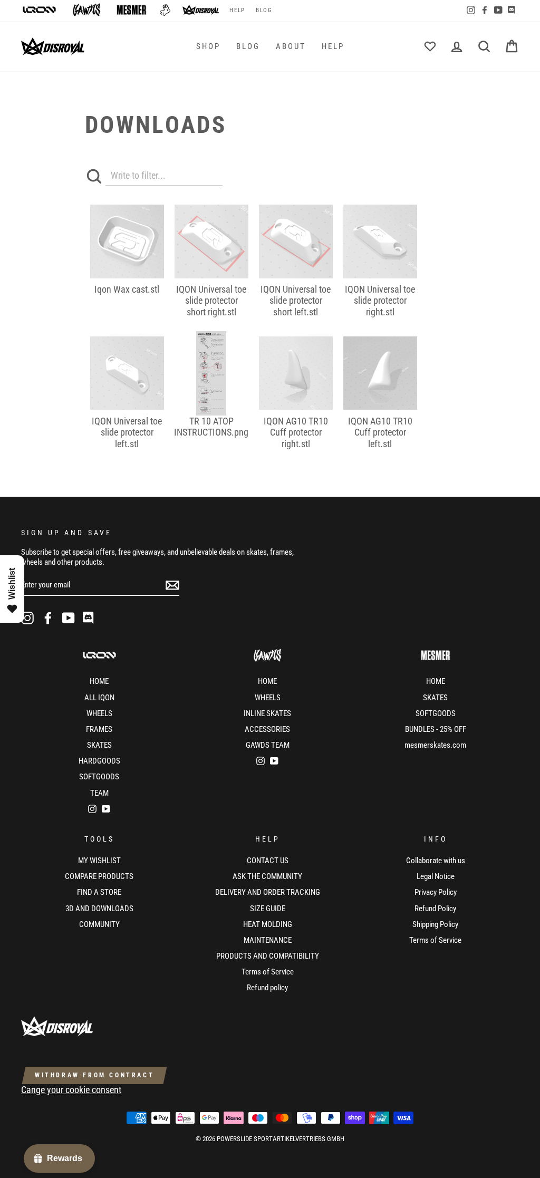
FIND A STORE (99, 892)
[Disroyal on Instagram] (27, 618)
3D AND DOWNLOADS (99, 908)
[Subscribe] (172, 585)
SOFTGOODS (99, 776)
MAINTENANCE (268, 940)
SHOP (208, 46)
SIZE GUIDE (267, 908)
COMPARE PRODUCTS (99, 876)
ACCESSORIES (267, 729)
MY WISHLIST (99, 860)
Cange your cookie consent (71, 1089)
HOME (99, 681)
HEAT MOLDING (267, 924)
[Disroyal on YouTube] (68, 618)
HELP (237, 10)
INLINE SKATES (267, 713)
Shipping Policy (435, 924)
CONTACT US (267, 860)
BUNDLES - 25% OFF (435, 729)
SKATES (99, 745)
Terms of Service (268, 972)
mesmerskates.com (435, 745)
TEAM (99, 793)
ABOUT (291, 46)
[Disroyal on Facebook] (48, 618)
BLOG (264, 10)
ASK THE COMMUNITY (267, 876)
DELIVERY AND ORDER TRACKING (267, 892)
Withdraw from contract (94, 1075)
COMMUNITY (99, 924)
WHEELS (99, 713)
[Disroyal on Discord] (89, 618)
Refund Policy (435, 908)
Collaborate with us (435, 860)
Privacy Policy (435, 892)
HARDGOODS (99, 761)
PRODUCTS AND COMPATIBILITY (267, 956)
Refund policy (267, 987)
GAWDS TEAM (268, 745)
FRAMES (99, 729)
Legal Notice (436, 876)
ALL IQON (99, 697)
